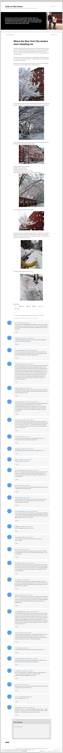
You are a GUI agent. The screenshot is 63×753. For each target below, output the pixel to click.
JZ (15, 579)
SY (15, 648)
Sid (15, 684)
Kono (16, 485)
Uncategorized (24, 315)
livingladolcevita (18, 526)
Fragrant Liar (17, 595)
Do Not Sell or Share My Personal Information (40, 748)
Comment (45, 735)
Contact (15, 31)
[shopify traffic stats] (7, 742)
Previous (52, 34)
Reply (17, 332)
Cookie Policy (24, 750)
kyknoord (16, 459)
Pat (15, 436)
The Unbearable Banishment (20, 350)
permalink (42, 315)
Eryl (15, 549)
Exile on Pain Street (14, 6)
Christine (16, 497)
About (11, 31)
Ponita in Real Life (18, 364)
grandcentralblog (18, 537)
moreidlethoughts (18, 338)
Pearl (16, 323)
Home (7, 31)
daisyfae (16, 388)
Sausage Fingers (18, 448)
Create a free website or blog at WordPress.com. (23, 748)
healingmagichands (18, 707)
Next (56, 34)
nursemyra (17, 632)
